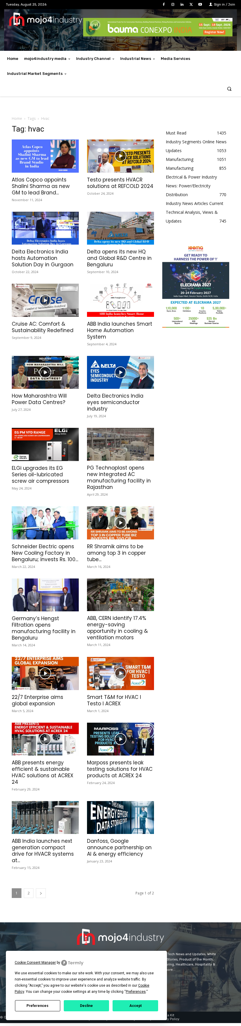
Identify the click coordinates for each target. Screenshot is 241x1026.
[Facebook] (163, 4)
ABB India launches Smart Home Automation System (119, 330)
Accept (135, 1006)
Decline (86, 1006)
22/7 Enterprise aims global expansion (37, 700)
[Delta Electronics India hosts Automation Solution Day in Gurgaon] (45, 228)
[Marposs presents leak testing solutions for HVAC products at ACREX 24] (120, 739)
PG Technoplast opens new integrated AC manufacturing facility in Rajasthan (119, 477)
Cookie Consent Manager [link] (35, 963)
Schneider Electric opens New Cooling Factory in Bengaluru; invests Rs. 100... (45, 553)
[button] (229, 88)
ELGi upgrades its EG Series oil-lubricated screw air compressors (40, 475)
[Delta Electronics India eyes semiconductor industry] (120, 372)
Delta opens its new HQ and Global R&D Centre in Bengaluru (119, 258)
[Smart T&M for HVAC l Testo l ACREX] (120, 673)
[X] (191, 4)
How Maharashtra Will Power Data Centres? (39, 399)
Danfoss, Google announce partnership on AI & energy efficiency (119, 847)
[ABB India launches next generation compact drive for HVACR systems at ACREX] (45, 817)
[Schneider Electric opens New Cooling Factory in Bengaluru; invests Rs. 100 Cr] (45, 522)
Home (17, 118)
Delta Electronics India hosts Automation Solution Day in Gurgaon (42, 258)
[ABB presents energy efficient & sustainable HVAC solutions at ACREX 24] (45, 739)
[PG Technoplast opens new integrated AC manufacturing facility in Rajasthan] (120, 444)
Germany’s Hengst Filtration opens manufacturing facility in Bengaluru (44, 628)
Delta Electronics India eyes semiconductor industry (115, 402)
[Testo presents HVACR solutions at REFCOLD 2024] (120, 156)
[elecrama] (195, 326)
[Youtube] (200, 4)
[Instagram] (172, 4)
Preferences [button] (136, 992)
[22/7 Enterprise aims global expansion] (45, 673)
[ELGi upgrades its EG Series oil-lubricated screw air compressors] (45, 444)
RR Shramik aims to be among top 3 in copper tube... (116, 553)
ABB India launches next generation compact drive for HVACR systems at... (43, 850)
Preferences (37, 1006)
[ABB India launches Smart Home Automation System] (120, 300)
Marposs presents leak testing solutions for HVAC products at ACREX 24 (120, 769)
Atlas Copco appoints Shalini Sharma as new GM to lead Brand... (41, 186)
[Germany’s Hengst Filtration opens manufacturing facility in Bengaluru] (45, 595)
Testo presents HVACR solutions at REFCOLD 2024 (120, 183)
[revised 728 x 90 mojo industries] (157, 34)
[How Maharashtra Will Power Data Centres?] (45, 372)
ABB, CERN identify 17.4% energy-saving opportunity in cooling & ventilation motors (117, 628)
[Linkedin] (181, 4)
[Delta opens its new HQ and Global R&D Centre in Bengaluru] (120, 228)
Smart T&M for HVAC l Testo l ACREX (114, 700)
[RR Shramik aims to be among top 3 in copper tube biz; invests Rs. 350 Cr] (120, 522)
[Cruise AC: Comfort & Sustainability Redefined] (45, 300)
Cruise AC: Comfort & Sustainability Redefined (42, 327)
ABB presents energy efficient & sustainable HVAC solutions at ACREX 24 (42, 772)
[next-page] (41, 893)
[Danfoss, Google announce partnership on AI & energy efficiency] (120, 817)
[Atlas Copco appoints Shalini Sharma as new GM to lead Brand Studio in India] (45, 156)
